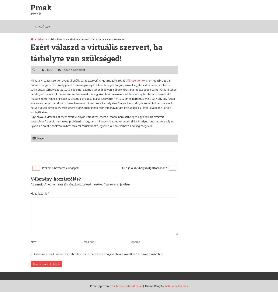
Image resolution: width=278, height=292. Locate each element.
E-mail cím (88, 242)
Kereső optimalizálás (128, 286)
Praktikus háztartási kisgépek (56, 168)
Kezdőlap (42, 27)
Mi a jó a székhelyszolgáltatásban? (148, 168)
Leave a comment (73, 70)
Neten (40, 39)
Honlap (135, 242)
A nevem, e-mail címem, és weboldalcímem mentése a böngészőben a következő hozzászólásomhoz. (99, 254)
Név (34, 242)
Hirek (49, 70)
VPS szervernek (135, 80)
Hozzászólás (40, 193)
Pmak (41, 7)
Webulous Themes (176, 286)
